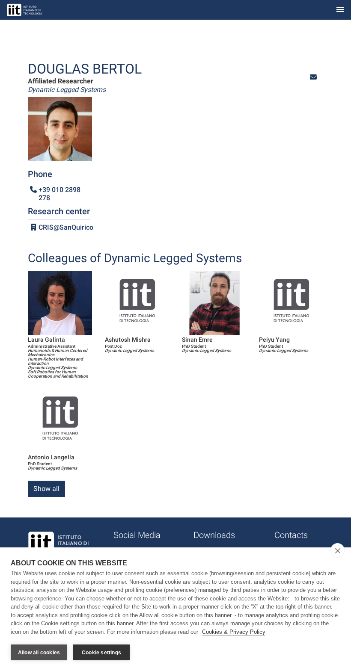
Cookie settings (101, 653)
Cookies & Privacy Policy (233, 632)
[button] (313, 77)
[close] (337, 550)
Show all (46, 489)
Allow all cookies (39, 653)
